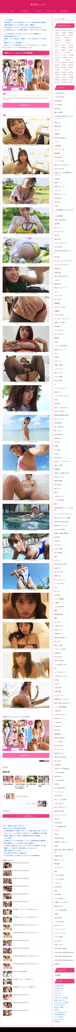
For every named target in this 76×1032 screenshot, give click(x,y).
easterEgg (57, 1021)
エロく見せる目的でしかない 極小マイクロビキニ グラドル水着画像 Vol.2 (22, 33)
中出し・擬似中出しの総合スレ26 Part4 (13, 825)
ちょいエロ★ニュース (60, 1012)
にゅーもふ (57, 990)
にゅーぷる (57, 993)
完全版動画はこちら (26, 105)
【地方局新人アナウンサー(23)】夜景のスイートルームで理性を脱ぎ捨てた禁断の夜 (25, 22)
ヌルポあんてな (58, 988)
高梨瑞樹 (6, 767)
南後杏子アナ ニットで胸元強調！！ (13, 42)
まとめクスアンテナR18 (61, 1002)
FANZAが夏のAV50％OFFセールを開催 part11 (15, 853)
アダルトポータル (59, 1005)
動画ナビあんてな (59, 1000)
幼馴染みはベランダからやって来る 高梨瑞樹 (16, 717)
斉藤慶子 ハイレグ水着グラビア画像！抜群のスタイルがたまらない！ (20, 848)
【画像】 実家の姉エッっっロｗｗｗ (12, 850)
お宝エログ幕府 (58, 1007)
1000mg (56, 1009)
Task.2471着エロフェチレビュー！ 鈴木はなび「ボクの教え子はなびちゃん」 (23, 27)
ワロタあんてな (58, 985)
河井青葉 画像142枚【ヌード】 (11, 36)
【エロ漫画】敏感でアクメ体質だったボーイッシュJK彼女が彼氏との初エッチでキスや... (25, 830)
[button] (73, 19)
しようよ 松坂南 (8, 20)
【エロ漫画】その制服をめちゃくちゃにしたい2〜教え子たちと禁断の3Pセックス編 (24, 845)
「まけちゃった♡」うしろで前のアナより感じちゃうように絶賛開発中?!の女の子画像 (25, 833)
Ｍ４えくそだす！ (59, 1019)
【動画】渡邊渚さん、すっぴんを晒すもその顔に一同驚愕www (20, 25)
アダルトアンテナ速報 (60, 997)
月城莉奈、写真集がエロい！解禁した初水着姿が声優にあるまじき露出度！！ (22, 835)
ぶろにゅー (57, 995)
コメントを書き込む (26, 816)
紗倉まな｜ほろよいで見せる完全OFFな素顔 (14, 828)
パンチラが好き (58, 1016)
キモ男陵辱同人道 (59, 1014)
